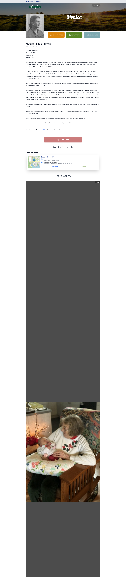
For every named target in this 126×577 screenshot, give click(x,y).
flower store (65, 130)
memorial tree (43, 130)
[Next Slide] (97, 452)
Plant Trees (84, 166)
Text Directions (55, 166)
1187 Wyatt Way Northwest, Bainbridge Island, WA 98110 (58, 163)
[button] (34, 160)
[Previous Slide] (29, 452)
